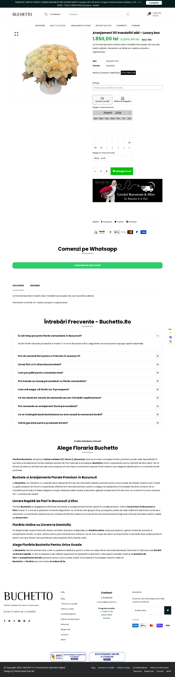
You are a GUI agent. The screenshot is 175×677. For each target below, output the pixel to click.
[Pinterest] (24, 620)
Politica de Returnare (70, 619)
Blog (63, 598)
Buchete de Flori (103, 25)
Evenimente (121, 25)
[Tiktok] (29, 620)
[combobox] (99, 14)
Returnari (65, 624)
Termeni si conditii (69, 604)
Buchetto (111, 65)
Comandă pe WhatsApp (87, 265)
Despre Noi (65, 629)
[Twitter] (9, 620)
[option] (49, 66)
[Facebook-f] (5, 620)
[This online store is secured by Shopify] (100, 232)
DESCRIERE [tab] (18, 285)
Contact (64, 634)
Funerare (136, 25)
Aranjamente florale (81, 25)
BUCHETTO (29, 667)
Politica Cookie (67, 609)
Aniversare (40, 25)
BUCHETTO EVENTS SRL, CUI (16, 611)
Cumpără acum (154, 3)
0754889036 (55, 14)
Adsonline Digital (56, 667)
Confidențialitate (68, 614)
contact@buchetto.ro (106, 602)
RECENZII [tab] (35, 285)
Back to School (58, 25)
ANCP (63, 639)
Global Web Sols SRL (24, 671)
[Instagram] (14, 620)
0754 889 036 (128, 72)
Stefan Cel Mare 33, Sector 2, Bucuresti (21, 605)
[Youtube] (19, 620)
